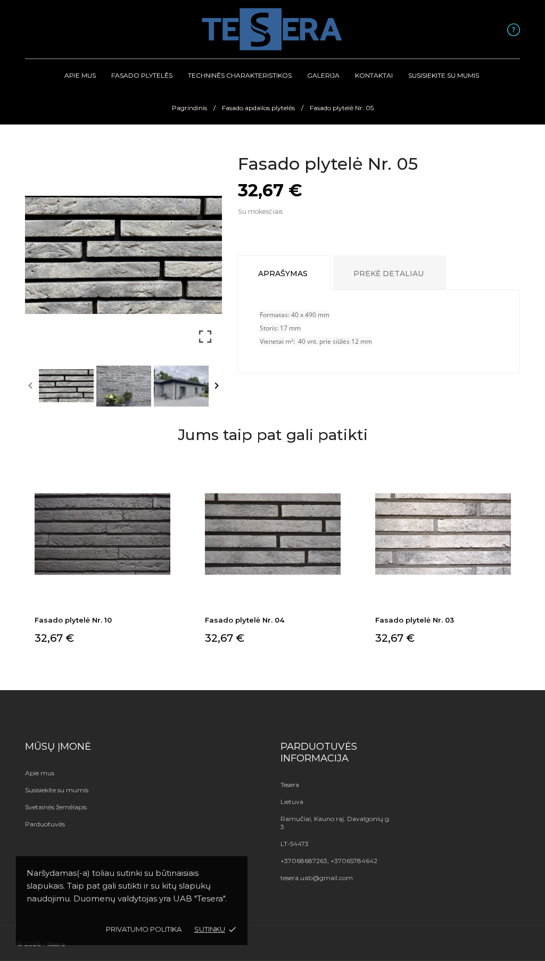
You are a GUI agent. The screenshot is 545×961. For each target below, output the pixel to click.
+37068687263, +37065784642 (328, 861)
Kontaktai (374, 75)
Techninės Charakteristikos (240, 75)
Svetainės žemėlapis (56, 807)
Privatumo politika (143, 929)
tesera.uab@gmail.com (316, 878)
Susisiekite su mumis (443, 75)
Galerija (323, 75)
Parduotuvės (45, 824)
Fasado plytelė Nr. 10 (73, 620)
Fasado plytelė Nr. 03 (414, 620)
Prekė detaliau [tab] (388, 273)
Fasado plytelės (141, 75)
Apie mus (80, 75)
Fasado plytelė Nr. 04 (244, 620)
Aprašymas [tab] (283, 273)
